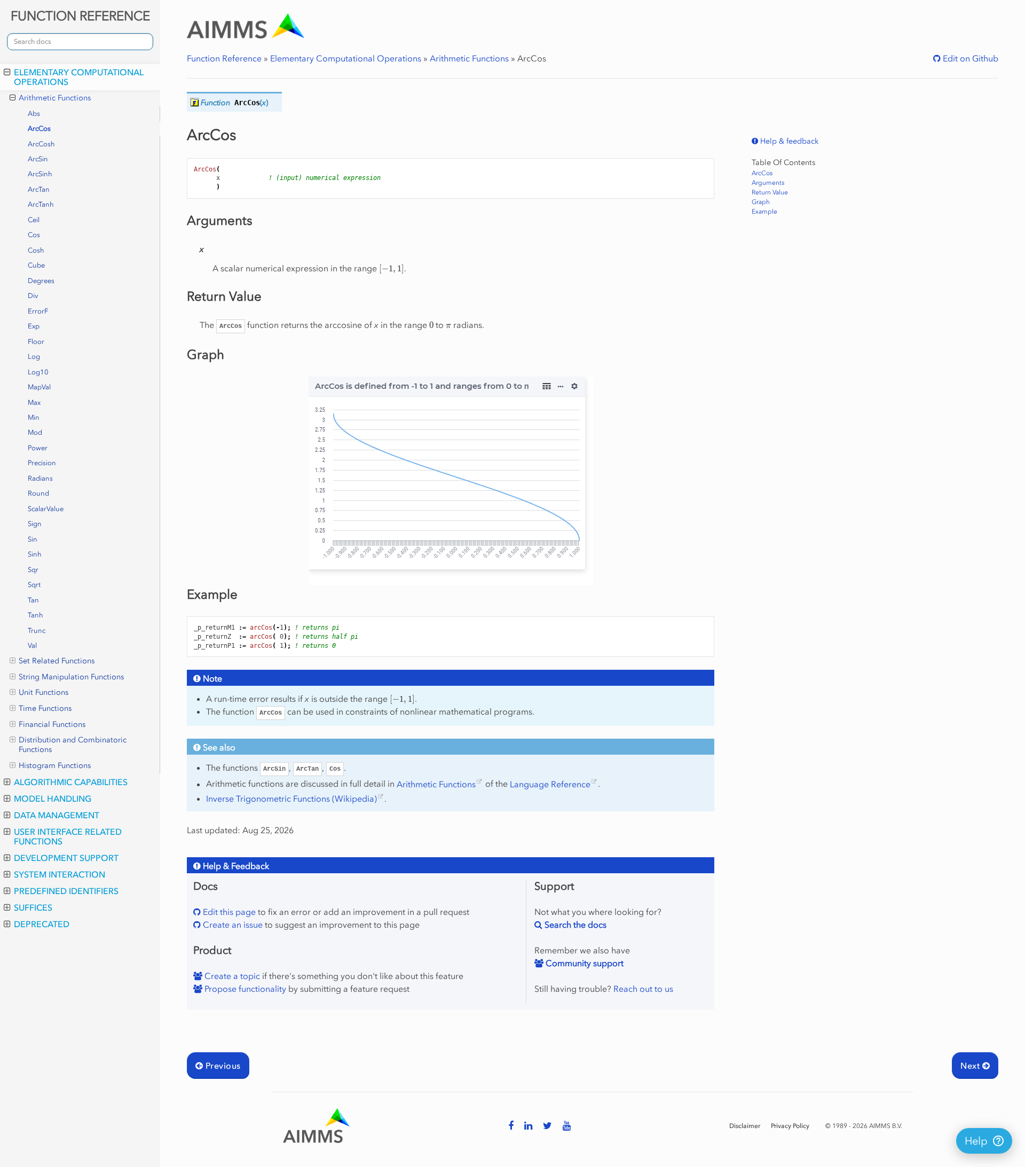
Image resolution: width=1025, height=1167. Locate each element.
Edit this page (228, 911)
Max (34, 402)
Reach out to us (643, 988)
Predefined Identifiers (66, 891)
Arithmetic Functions (55, 98)
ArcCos (39, 128)
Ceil (34, 220)
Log (34, 357)
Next (971, 1065)
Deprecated (41, 924)
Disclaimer (744, 1126)
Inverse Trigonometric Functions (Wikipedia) (291, 798)
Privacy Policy (790, 1126)
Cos (34, 235)
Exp (34, 326)
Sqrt (34, 585)
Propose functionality (244, 988)
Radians (40, 478)
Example (764, 211)
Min (34, 417)
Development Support (66, 857)
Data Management (56, 815)
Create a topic (231, 976)
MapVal (39, 387)
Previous (221, 1065)
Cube (36, 265)
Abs (34, 113)
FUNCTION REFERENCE (80, 16)
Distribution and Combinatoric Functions (73, 744)
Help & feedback (788, 141)
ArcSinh (40, 174)
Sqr (33, 570)
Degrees (41, 281)
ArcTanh (41, 204)
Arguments (768, 182)
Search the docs (574, 924)
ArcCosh (41, 144)
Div (33, 296)
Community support (583, 963)
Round (38, 493)
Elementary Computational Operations (79, 77)
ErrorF (38, 311)
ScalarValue (46, 509)
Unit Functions (43, 692)
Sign (35, 524)
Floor (36, 342)
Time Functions (45, 708)
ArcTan (39, 189)
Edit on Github (969, 58)
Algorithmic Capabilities (71, 782)
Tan (33, 600)
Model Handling (52, 798)
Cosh (36, 250)
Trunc (36, 630)
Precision (42, 463)
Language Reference (550, 784)
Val (32, 645)
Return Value (770, 192)
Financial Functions (52, 724)
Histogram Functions (55, 765)
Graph (761, 202)
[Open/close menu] (7, 72)
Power (38, 448)
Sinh (35, 554)
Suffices (33, 907)
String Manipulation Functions (71, 677)
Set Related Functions (56, 660)
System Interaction (59, 874)
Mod (35, 432)
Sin (32, 539)
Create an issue (232, 924)
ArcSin (38, 159)
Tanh (35, 615)
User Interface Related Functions (68, 836)
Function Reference (224, 58)
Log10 (38, 372)
